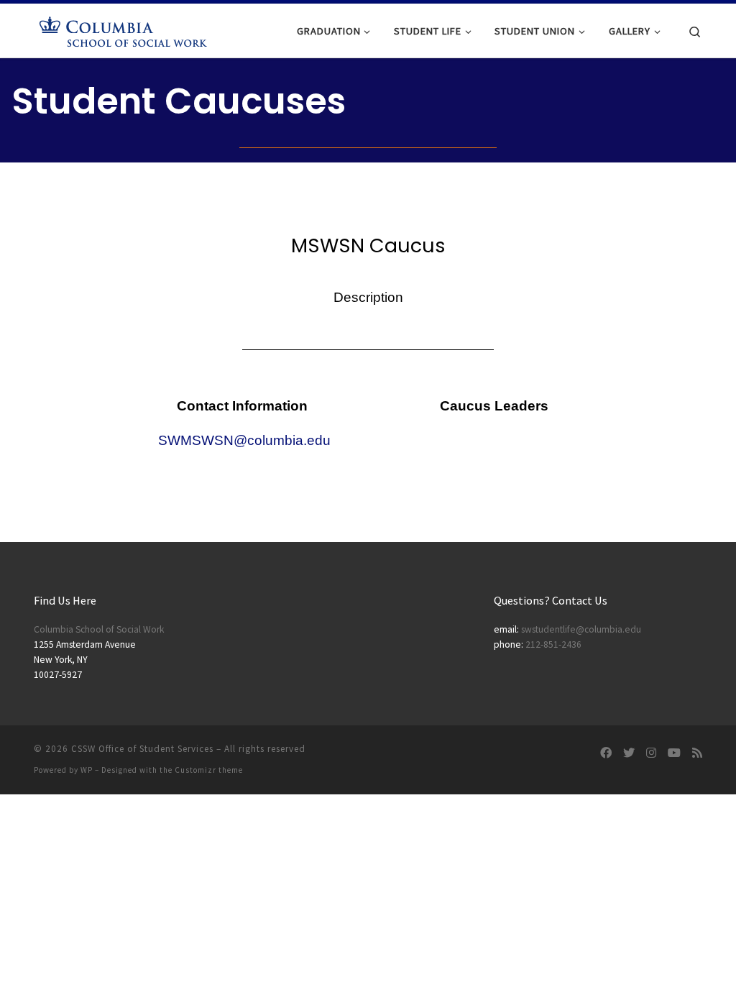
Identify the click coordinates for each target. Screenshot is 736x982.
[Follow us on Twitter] (629, 753)
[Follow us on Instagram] (651, 753)
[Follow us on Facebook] (606, 753)
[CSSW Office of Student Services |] (123, 30)
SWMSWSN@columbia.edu (244, 440)
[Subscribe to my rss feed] (697, 753)
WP (86, 770)
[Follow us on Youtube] (674, 753)
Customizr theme (209, 770)
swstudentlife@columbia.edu (581, 629)
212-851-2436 (553, 644)
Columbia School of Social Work (99, 629)
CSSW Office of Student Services (142, 749)
